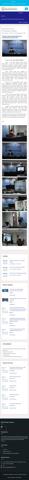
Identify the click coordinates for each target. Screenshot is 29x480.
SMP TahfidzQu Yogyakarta (21, 474)
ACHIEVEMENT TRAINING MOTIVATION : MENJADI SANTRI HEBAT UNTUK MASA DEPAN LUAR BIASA (18, 320)
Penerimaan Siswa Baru (14, 394)
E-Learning (18, 3)
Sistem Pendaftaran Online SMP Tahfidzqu (11, 453)
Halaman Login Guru (7, 451)
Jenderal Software (18, 477)
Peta (14, 4)
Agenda (12, 3)
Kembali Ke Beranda (23, 22)
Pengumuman (6, 3)
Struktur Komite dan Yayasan (15, 376)
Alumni (23, 3)
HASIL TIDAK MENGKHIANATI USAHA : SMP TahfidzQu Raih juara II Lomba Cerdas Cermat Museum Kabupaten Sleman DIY (18, 309)
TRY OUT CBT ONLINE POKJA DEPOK (17, 267)
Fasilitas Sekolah (13, 385)
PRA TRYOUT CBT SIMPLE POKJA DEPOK (18, 273)
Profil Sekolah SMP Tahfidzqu (15, 403)
